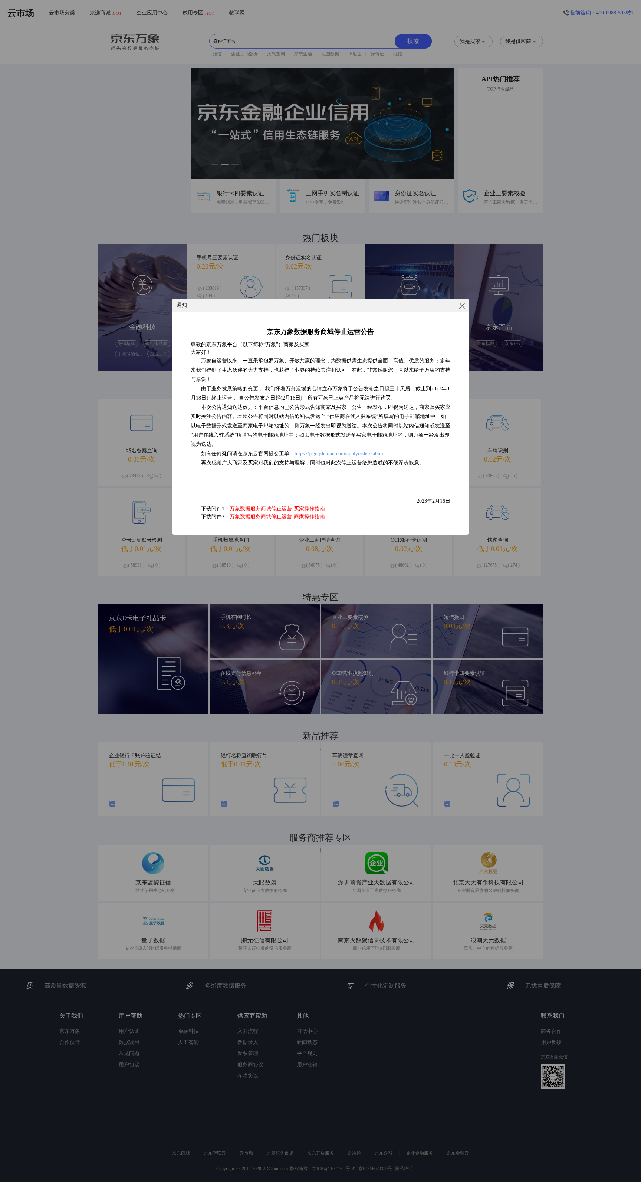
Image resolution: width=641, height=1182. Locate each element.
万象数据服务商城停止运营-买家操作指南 (277, 509)
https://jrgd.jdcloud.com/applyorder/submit (340, 453)
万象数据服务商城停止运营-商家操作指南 (277, 516)
